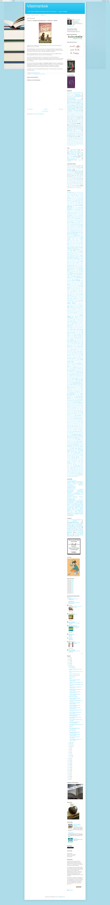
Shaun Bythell (77, 443)
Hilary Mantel (81, 300)
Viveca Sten (73, 469)
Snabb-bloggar (70, 832)
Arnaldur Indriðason (70, 221)
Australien (79, 165)
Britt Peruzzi (81, 231)
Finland (72, 171)
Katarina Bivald (80, 343)
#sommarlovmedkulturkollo (71, 97)
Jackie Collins (69, 309)
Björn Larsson (78, 229)
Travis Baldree (73, 462)
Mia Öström (76, 398)
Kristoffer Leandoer (75, 355)
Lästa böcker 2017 (70, 113)
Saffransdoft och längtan (73, 696)
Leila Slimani (79, 356)
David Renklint (81, 258)
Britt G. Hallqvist (76, 231)
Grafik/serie (69, 149)
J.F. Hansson (81, 308)
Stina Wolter (73, 450)
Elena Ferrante (75, 264)
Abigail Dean (74, 192)
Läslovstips (81, 111)
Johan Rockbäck (70, 327)
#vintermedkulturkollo (79, 99)
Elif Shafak (76, 265)
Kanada (68, 176)
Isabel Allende (77, 307)
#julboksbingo (69, 493)
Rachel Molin (69, 426)
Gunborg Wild (77, 293)
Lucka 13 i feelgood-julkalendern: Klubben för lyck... (75, 708)
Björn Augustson (73, 229)
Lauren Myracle (69, 356)
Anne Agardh (74, 215)
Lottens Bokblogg (71, 622)
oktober (70, 743)
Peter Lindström (71, 420)
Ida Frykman (75, 304)
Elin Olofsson (81, 266)
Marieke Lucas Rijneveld (79, 386)
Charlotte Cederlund (71, 247)
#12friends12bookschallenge (71, 480)
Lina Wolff (68, 360)
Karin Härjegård (74, 341)
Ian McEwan (79, 303)
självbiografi (78, 157)
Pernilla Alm (72, 419)
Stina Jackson (80, 449)
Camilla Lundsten (70, 234)
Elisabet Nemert (70, 269)
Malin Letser (79, 375)
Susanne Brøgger (74, 451)
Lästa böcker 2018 (78, 113)
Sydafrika (80, 183)
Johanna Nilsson (73, 329)
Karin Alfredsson (70, 340)
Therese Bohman (75, 457)
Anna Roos (79, 213)
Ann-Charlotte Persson (77, 206)
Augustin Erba (73, 224)
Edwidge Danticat (75, 263)
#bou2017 (74, 482)
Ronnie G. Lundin (77, 429)
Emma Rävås (79, 275)
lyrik (73, 155)
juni (70, 749)
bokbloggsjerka (80, 509)
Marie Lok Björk (80, 384)
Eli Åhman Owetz (70, 265)
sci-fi (82, 156)
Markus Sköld (73, 389)
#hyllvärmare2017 (80, 490)
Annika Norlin (77, 219)
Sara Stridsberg (69, 437)
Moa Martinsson (72, 403)
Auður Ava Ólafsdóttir (79, 224)
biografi (81, 149)
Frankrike (79, 171)
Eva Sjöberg (81, 278)
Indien (70, 174)
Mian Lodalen (81, 398)
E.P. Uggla (81, 262)
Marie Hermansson (73, 384)
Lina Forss (75, 359)
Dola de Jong (76, 260)
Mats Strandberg (71, 394)
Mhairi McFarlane (79, 397)
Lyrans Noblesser (71, 613)
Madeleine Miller (78, 371)
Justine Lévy (69, 338)
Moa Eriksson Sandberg (77, 402)
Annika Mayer (72, 219)
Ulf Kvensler (74, 463)
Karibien (73, 176)
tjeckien (76, 187)
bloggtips (68, 119)
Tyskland (72, 185)
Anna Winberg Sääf (80, 214)
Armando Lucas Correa (79, 220)
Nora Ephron (74, 414)
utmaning (81, 513)
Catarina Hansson (73, 242)
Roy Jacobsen (80, 430)
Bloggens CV (43, 14)
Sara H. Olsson (73, 435)
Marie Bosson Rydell (77, 383)
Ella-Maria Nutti (73, 270)
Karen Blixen (73, 339)
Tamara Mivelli (81, 453)
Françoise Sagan (76, 283)
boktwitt (73, 122)
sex (70, 157)
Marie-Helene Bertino (75, 385)
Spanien (74, 183)
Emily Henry (72, 273)
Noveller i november (72, 530)
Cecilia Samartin (73, 245)
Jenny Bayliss (77, 315)
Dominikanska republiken (71, 168)
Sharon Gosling (72, 443)
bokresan (68, 122)
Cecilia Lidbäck (72, 244)
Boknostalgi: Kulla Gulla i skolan (73, 598)
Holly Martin (81, 301)
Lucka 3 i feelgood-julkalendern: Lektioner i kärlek (74, 735)
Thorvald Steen (80, 459)
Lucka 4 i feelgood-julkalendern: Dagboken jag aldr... (74, 732)
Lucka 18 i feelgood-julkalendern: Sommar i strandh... (75, 695)
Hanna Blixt (69, 295)
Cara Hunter (71, 235)
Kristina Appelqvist (71, 354)
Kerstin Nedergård (78, 347)
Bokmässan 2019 (73, 104)
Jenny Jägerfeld (70, 317)
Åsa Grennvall (73, 475)
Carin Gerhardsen (76, 235)
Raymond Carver (71, 427)
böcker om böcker (75, 150)
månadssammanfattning (79, 128)
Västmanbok (37, 6)
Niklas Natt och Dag (70, 411)
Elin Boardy (69, 266)
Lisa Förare (79, 365)
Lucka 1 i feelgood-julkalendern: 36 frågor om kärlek (75, 740)
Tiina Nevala (69, 460)
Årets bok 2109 (73, 138)
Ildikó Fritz (75, 305)
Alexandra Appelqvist (75, 196)
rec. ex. (78, 130)
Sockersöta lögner (72, 676)
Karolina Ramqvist (74, 343)
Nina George (69, 412)
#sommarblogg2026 (77, 96)
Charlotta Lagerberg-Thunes (79, 246)
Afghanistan (69, 165)
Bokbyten (75, 103)
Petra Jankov (81, 420)
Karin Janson (79, 341)
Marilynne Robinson (77, 387)
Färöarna (68, 172)
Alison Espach (78, 199)
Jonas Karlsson (73, 332)
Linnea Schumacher (78, 364)
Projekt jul (70, 726)
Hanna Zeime (78, 295)
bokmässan (69, 121)
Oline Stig (72, 415)
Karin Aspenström (77, 340)
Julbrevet (70, 678)
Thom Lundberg (69, 459)
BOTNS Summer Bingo (78, 504)
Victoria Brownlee (70, 468)
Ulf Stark (78, 463)
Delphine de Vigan (70, 260)
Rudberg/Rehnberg (70, 431)
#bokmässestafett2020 (77, 92)
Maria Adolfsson (75, 378)
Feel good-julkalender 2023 (72, 108)
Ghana (72, 172)
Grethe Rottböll (77, 292)
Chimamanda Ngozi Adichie (72, 248)
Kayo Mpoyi (81, 345)
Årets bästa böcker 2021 (76, 144)
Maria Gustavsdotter (79, 380)
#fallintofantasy (80, 519)
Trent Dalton (79, 462)
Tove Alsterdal (73, 461)
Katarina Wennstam (76, 344)
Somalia (69, 183)
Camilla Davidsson (73, 233)
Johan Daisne (81, 325)
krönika (70, 155)
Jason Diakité (72, 310)
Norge (80, 178)
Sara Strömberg (75, 437)
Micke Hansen (75, 399)
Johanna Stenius (70, 330)
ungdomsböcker (70, 159)
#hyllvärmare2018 (70, 491)
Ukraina (68, 186)
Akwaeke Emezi (69, 195)
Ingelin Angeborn (80, 305)
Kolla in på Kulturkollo (75, 110)
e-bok (82, 123)
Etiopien (68, 171)
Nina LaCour (73, 412)
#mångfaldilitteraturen (79, 95)
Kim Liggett (74, 348)
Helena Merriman (80, 298)
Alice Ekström (80, 198)
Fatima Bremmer (72, 281)
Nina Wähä (81, 412)
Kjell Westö (73, 349)
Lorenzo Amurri (79, 367)
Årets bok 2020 (72, 137)
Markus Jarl (78, 388)
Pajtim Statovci (78, 416)
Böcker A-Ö (79, 104)
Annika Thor (81, 219)
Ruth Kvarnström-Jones (77, 431)
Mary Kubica (78, 391)
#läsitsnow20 (75, 497)
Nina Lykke (77, 412)
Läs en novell (76, 525)
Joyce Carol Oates (77, 334)
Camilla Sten (75, 234)
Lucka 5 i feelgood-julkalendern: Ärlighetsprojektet (74, 729)
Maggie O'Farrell (80, 372)
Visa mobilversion (45, 111)
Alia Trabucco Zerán (74, 198)
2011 (72, 589)
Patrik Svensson (80, 417)
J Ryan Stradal (77, 308)
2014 (73, 586)
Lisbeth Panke (78, 366)
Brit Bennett (72, 231)
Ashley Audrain (78, 222)
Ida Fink (71, 304)
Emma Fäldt (79, 274)
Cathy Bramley (78, 243)
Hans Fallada (74, 296)
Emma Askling (69, 274)
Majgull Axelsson (73, 374)
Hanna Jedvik (74, 295)
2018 (73, 582)
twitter (76, 135)
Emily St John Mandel (79, 273)
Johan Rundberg (75, 327)
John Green (75, 331)
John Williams (79, 331)
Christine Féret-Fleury (80, 250)
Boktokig (70, 605)
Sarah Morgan (77, 438)
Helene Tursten (74, 299)
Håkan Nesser (71, 303)
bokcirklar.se (80, 120)
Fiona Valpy (71, 282)
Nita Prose (79, 413)
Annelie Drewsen (78, 216)
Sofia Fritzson (69, 446)
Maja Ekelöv (69, 373)
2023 (69, 662)
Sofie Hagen (77, 447)
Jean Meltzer (79, 310)
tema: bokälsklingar (70, 134)
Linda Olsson (81, 360)
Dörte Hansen (72, 262)
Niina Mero (81, 410)
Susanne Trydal (80, 451)
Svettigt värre (70, 638)
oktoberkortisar (69, 130)
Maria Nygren (81, 381)
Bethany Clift (72, 228)
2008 (73, 593)
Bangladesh (69, 166)
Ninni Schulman (74, 413)
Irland (82, 174)
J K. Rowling (72, 308)
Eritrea (77, 170)
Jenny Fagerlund (75, 316)
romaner (75, 156)
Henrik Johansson (70, 300)
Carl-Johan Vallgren (73, 236)
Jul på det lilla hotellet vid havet (74, 673)
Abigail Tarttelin (78, 192)
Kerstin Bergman (74, 346)
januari (70, 756)
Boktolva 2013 (69, 505)
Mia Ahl (68, 398)
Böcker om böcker (35, 14)
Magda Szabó (74, 372)
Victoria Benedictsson (79, 467)
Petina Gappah (76, 420)
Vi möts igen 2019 (74, 509)
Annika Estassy (78, 218)
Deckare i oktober (80, 523)
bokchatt (68, 120)
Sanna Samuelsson (80, 433)
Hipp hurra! (75, 838)
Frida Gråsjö (80, 285)
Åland (79, 187)
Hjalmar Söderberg (75, 301)
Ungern (73, 186)
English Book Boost (72, 524)
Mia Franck (72, 398)
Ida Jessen (79, 304)
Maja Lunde (74, 373)
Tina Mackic (78, 460)
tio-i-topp (80, 134)
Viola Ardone (81, 468)
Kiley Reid (70, 348)
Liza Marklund (75, 367)
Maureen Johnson (80, 395)
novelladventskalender (72, 129)
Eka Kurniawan (80, 263)
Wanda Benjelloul (78, 469)
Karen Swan (81, 339)
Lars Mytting (81, 355)
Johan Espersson (74, 326)
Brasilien (77, 166)
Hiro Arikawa (69, 301)
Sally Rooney (71, 432)
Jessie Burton (69, 323)
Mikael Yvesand (69, 401)
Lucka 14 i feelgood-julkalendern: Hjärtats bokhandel (75, 706)
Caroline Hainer (73, 237)
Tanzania (76, 184)
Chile (68, 167)
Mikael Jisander (75, 400)
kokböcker (81, 154)
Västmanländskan (77, 19)
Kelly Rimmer (69, 346)
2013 (73, 587)
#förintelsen (69, 93)
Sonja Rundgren (71, 448)
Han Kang (81, 294)
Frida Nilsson (79, 286)
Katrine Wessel (76, 345)
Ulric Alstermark (74, 464)
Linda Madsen (76, 360)
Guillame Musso (72, 293)
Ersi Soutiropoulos (73, 277)
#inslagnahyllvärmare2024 (79, 492)
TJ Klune (76, 453)
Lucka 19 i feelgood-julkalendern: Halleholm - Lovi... (75, 692)
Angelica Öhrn (80, 202)
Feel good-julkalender (71, 105)
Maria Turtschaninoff (76, 382)
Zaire (81, 186)
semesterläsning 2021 (70, 131)
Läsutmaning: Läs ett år (76, 526)
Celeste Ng (78, 245)
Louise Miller (73, 369)
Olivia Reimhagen (77, 415)
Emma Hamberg (73, 275)
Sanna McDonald (74, 433)
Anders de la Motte (78, 200)
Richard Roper (74, 428)
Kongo (82, 176)
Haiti (72, 173)
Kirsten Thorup (79, 348)
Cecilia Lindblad (77, 244)
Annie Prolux (76, 217)
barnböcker (75, 149)
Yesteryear (75, 614)
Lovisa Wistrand (78, 369)
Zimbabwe (68, 187)
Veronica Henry (77, 466)
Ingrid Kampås (76, 306)
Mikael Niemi (81, 400)
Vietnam (77, 186)
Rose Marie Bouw (73, 430)
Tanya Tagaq (73, 454)
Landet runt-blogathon (75, 111)
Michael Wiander (69, 399)
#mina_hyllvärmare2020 (70, 498)
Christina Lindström (76, 249)
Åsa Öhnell (76, 476)
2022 (69, 663)
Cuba (75, 167)
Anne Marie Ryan (72, 216)
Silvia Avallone (71, 444)
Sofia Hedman (75, 446)
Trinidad (81, 184)
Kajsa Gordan (79, 338)
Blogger (63, 896)
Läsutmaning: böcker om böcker (76, 507)
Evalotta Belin (69, 280)
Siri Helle (80, 444)
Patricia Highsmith (75, 417)
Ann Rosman (73, 205)
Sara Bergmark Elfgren (76, 434)
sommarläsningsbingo (70, 133)
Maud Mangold (74, 395)
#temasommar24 (70, 99)
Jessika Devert (74, 323)
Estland (81, 170)
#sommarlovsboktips (71, 98)
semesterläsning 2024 (70, 132)
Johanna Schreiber (79, 329)
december (71, 666)
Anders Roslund (72, 200)
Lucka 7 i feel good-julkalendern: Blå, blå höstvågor (77, 825)
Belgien (73, 166)
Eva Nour (71, 278)
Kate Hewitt (72, 345)
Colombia (71, 167)
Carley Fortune (78, 236)
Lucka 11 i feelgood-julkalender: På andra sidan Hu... (75, 713)
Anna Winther (69, 215)
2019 (69, 760)
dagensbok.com (71, 601)
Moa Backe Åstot (69, 402)
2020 (73, 580)
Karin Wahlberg (72, 342)
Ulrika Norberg (73, 465)
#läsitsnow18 (69, 497)
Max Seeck (69, 396)
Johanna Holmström (70, 328)
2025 (69, 659)
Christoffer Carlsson (76, 251)
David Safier (69, 259)
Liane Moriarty (78, 357)
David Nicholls (75, 258)
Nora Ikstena (79, 414)
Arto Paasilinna (72, 222)
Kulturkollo (68, 111)
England (69, 170)
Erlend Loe (69, 277)
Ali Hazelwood (79, 197)
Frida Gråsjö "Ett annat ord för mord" (74, 602)
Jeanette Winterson (73, 312)
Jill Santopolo (80, 323)
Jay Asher (75, 310)
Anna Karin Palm (74, 211)
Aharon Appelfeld (80, 194)
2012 (73, 588)
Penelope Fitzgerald (70, 418)
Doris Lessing (77, 261)
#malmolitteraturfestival (70, 95)
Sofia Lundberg (80, 446)
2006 (69, 779)
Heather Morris (78, 297)
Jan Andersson (74, 309)
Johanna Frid (81, 327)
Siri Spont (72, 445)
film (82, 124)
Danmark (79, 167)
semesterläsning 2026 (78, 132)
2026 (69, 657)
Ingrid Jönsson (70, 306)
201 (72, 581)
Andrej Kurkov (75, 201)
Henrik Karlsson (75, 300)
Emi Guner (74, 272)
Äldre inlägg (61, 109)
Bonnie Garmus (77, 230)
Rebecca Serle (76, 427)
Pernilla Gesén (76, 419)
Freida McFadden (74, 284)
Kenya (76, 176)
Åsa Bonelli (69, 475)
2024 (69, 660)
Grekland (75, 172)
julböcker (74, 125)
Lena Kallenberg (73, 357)
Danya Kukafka (75, 257)
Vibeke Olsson (73, 467)
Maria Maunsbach (75, 381)
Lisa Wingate (73, 366)
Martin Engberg (75, 390)
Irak (76, 174)
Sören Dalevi (73, 453)
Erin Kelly (81, 276)
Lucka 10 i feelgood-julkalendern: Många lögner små (75, 715)
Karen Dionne (77, 339)
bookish (70, 123)
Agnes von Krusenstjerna (79, 193)
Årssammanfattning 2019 (70, 145)
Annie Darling (71, 217)
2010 (69, 773)
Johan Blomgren (75, 325)
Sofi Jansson (81, 445)
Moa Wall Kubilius (78, 403)
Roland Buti (72, 429)
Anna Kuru (79, 211)
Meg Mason (73, 396)
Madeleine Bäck (72, 371)
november (71, 742)
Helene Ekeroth (69, 299)
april (70, 752)
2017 (73, 583)
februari (70, 755)
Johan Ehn (69, 326)
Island (70, 175)
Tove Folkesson (78, 461)
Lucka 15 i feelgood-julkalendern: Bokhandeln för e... (75, 703)
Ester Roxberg (79, 277)
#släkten (70, 96)
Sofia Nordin (69, 447)
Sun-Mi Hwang (77, 450)
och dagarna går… (71, 634)
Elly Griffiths (79, 270)
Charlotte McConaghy (79, 247)
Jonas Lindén (78, 332)
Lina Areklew (81, 358)
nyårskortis (79, 129)
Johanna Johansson (77, 328)
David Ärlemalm (74, 259)
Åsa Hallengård (78, 475)
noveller (78, 155)
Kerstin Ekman (80, 346)
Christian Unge (69, 249)
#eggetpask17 (75, 483)
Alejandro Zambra (75, 195)
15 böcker (75, 503)
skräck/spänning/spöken (71, 158)
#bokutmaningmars (79, 481)
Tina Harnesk (74, 460)
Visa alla (82, 653)
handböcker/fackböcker (72, 154)
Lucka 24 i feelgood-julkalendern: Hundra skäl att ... (75, 680)
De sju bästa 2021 (72, 667)
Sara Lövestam (78, 435)
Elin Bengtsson (80, 265)
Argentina (74, 165)
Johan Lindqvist (80, 326)
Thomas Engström (75, 459)
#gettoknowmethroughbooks (77, 93)
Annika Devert (73, 218)
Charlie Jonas (72, 246)
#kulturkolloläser (77, 94)
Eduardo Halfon (69, 263)
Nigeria (75, 178)
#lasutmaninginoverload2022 (71, 494)
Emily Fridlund (78, 272)
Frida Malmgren (74, 286)
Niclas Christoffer (71, 410)
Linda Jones (72, 360)
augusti (70, 746)
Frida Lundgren (69, 286)
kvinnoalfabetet (78, 510)
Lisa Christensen (73, 365)
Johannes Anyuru (76, 330)
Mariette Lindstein (70, 387)
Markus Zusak (78, 389)
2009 (73, 592)
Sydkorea (68, 184)
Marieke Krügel (71, 386)
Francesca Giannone (77, 282)
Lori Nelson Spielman (72, 368)
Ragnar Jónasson (75, 426)
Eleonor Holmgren (80, 264)
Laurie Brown (74, 356)
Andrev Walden (80, 201)
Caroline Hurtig (78, 237)
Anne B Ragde (78, 215)
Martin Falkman (80, 390)
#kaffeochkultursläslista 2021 (78, 493)
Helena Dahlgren (73, 298)
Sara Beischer (69, 434)
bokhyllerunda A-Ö (70, 510)
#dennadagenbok (80, 482)
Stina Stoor (69, 450)
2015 (73, 585)
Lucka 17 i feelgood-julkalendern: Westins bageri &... (75, 698)
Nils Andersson (80, 411)
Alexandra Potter (73, 197)
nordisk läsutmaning (78, 511)
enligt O (69, 597)
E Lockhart (77, 262)
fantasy (78, 152)
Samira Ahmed (76, 432)
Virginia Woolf (69, 469)
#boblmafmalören (69, 92)
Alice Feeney (69, 199)
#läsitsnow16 (81, 496)
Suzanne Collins (69, 452)
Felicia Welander (77, 281)
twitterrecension (80, 135)
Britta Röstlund (69, 232)
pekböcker (68, 156)
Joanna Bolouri (70, 325)
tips (67, 135)
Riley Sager (79, 428)
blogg (82, 115)
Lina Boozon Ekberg (70, 359)
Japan (80, 175)
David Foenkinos (80, 257)
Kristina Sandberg (77, 354)
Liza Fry (71, 367)
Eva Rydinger (76, 278)
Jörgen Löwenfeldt (73, 338)
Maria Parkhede (69, 382)
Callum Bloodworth (76, 232)
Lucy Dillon (73, 370)
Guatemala (68, 173)
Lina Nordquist (80, 359)
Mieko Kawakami (80, 399)
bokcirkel (73, 120)
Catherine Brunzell (73, 243)
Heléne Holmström (80, 299)
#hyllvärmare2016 (70, 490)
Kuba (72, 177)
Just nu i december (72, 730)
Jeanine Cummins (80, 312)
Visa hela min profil (70, 26)
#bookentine (69, 482)
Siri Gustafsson (76, 444)
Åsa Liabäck (72, 476)
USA (78, 185)
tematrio (76, 134)
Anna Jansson (78, 210)
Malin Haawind (75, 375)
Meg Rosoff (78, 396)
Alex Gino (79, 195)
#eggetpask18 (81, 483)
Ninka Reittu (69, 413)
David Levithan (69, 258)
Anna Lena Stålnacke (77, 212)
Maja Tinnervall (78, 373)
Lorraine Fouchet (78, 368)
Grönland (80, 172)
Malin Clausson (78, 374)
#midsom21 (81, 497)
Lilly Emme (73, 358)
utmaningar (75, 136)
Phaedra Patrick (80, 421)
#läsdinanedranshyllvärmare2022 (72, 496)
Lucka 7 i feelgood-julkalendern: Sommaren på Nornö (74, 722)
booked (82, 122)
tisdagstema (72, 135)
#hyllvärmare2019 (80, 491)
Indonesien (73, 174)
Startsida (28, 14)
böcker (74, 123)
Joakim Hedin (81, 324)
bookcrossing (78, 122)
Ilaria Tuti (72, 305)
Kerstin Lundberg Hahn (71, 347)
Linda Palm (70, 361)
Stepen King (76, 449)
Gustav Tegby (72, 294)
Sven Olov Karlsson (77, 452)
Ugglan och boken (71, 641)
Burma (81, 166)
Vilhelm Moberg (75, 468)
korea (72, 187)
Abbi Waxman (69, 192)
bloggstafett (79, 118)
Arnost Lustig (76, 221)
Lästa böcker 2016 (79, 112)
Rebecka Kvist (81, 427)
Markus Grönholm (72, 388)
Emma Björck (74, 274)
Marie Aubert (71, 383)
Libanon (81, 177)
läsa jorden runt (73, 533)
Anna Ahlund (80, 207)
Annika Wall (69, 220)
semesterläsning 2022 (79, 131)
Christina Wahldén (72, 250)
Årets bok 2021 (78, 137)
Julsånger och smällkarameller (74, 675)
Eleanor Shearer (69, 264)
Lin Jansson (77, 358)
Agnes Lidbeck (71, 193)
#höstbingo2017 (70, 492)
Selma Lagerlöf (79, 442)
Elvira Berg (73, 271)
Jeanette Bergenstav (76, 311)
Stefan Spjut (72, 449)
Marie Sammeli (69, 385)
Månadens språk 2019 (71, 508)
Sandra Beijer (81, 432)
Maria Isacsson (69, 381)
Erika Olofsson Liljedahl (75, 276)
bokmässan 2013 (77, 121)
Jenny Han (81, 316)
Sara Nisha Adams (72, 436)
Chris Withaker (80, 248)
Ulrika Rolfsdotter (78, 465)
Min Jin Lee (81, 401)
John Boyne (71, 331)
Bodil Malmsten (73, 230)
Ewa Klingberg (76, 280)
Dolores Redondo (72, 261)
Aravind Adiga (73, 220)
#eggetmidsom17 (69, 483)
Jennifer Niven (72, 315)
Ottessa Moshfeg (73, 416)
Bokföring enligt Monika (72, 625)
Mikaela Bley (74, 401)
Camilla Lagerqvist (80, 233)
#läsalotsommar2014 (80, 494)
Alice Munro (73, 199)
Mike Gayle (77, 401)
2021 (69, 665)
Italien (75, 175)
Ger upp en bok (77, 109)
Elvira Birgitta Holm (78, 271)
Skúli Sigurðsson (76, 445)
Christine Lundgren (70, 251)
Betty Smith (78, 228)
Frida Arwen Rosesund (74, 285)
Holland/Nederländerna (79, 173)
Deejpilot (56, 896)
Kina (79, 176)
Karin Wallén (77, 342)
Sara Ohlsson (77, 436)
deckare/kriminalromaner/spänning (74, 151)
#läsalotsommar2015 (70, 495)
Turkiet (68, 185)
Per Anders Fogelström (77, 418)
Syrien (73, 184)
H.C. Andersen (77, 294)
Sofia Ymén (73, 447)
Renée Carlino (69, 428)
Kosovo (69, 177)
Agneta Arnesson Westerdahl (72, 194)
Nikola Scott (76, 411)
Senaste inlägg (30, 109)
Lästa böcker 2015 (72, 112)
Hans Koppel (79, 296)
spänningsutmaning (79, 133)
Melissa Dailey (73, 397)
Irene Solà (72, 307)
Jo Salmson (72, 324)
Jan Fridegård (79, 309)
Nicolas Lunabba (76, 410)
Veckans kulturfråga (70, 114)
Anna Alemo (69, 208)
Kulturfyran (78, 505)
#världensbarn (73, 523)
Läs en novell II (71, 506)
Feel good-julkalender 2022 (76, 107)
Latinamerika (76, 177)
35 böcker (71, 504)
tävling (69, 136)
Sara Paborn (81, 436)
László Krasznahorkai (78, 370)
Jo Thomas (76, 324)
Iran (79, 174)
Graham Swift (72, 292)
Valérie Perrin (72, 466)
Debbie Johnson (80, 259)
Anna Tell (75, 214)
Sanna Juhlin (69, 433)
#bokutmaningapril (71, 481)
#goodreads (69, 94)
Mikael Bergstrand (70, 400)
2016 (73, 584)
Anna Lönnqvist (74, 213)
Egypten (80, 168)
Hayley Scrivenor (72, 297)
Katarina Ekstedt (70, 344)
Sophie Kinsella (78, 448)
